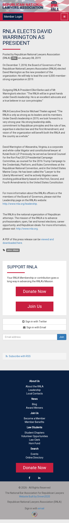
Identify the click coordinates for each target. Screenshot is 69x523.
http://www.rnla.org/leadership (20, 203)
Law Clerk (34, 439)
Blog (34, 404)
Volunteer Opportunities (34, 436)
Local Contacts (34, 393)
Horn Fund (34, 443)
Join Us (34, 306)
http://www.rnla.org (27, 228)
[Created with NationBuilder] (34, 514)
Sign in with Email (36, 327)
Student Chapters (34, 432)
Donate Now (34, 291)
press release (13, 250)
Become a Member (34, 418)
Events (34, 454)
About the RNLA (35, 386)
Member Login (13, 16)
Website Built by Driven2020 (34, 496)
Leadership (34, 390)
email (41, 508)
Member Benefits (34, 422)
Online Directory (34, 457)
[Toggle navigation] (64, 16)
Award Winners (34, 407)
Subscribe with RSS (20, 356)
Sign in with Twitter (36, 321)
